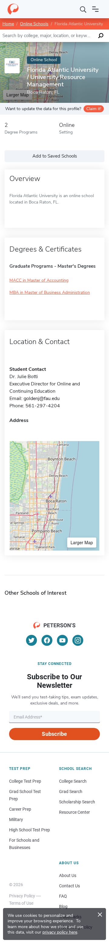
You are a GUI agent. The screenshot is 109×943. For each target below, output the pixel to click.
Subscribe (54, 734)
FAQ (63, 896)
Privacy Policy (22, 895)
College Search (73, 781)
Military (16, 819)
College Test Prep (25, 781)
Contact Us (69, 885)
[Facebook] (46, 640)
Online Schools (34, 24)
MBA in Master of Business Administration (49, 292)
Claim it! (93, 109)
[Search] (83, 9)
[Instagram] (77, 640)
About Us (67, 875)
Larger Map (82, 542)
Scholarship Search (77, 801)
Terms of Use (21, 903)
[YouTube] (62, 640)
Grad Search (70, 791)
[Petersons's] (13, 9)
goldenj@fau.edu (42, 398)
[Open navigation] (95, 9)
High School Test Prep (29, 829)
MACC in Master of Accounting (38, 280)
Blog (63, 906)
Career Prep (20, 809)
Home (8, 24)
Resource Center (74, 812)
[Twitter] (31, 640)
